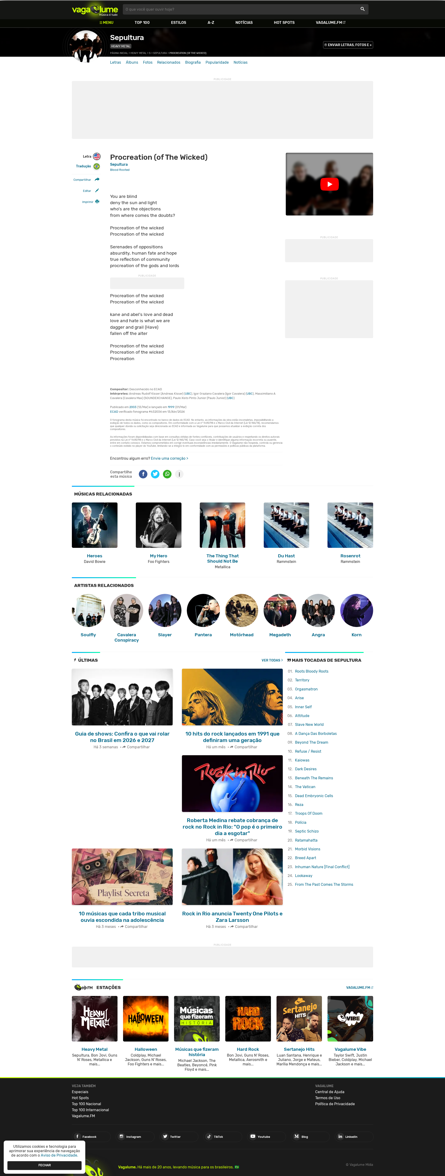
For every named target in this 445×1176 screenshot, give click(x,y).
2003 (133, 407)
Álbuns (132, 62)
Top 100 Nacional (86, 1104)
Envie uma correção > (169, 458)
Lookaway (303, 875)
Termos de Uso (327, 1098)
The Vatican (305, 787)
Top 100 (142, 22)
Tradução (83, 166)
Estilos (178, 22)
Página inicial (119, 53)
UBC (188, 393)
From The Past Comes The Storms (324, 884)
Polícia (300, 822)
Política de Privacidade (335, 1104)
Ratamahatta (306, 840)
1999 (171, 407)
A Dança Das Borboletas (316, 733)
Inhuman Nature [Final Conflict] (322, 867)
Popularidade (217, 62)
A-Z (211, 22)
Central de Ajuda (329, 1092)
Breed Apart (305, 858)
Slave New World (309, 724)
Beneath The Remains (314, 778)
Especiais (80, 1092)
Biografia (193, 62)
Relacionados (168, 62)
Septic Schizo (307, 831)
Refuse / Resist (308, 751)
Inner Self (303, 707)
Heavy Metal (120, 46)
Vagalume (95, 9)
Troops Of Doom (308, 813)
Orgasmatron (306, 689)
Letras (115, 62)
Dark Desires (306, 769)
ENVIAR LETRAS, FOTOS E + (350, 45)
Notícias (244, 22)
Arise (299, 698)
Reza (299, 804)
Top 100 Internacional (90, 1110)
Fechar (44, 1165)
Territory (302, 680)
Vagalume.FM (329, 22)
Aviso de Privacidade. (59, 1155)
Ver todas (271, 660)
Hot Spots (284, 22)
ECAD (114, 411)
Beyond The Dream (311, 742)
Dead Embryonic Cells (314, 796)
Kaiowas (302, 760)
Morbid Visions (307, 849)
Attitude (302, 716)
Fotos (148, 62)
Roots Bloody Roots (311, 671)
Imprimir (87, 202)
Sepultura (127, 37)
